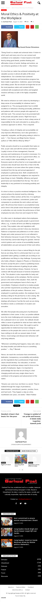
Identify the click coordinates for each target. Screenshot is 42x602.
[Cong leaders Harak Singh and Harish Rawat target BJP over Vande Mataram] (6, 532)
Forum (4, 10)
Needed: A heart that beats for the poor (10, 415)
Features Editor (20, 587)
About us (11, 587)
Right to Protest (6, 464)
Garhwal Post (7, 21)
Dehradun (4, 559)
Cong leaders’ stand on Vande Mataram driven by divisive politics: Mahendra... (25, 542)
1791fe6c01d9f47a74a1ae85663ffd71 (21, 444)
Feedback (31, 587)
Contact (27, 590)
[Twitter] (21, 504)
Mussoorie (4, 576)
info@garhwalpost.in (25, 499)
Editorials (4, 566)
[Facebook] (16, 504)
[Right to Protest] (7, 459)
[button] (38, 3)
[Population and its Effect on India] (34, 459)
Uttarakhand (5, 563)
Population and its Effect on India (33, 465)
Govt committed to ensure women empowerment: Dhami (26, 519)
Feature (3, 569)
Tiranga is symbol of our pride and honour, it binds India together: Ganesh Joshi (32, 418)
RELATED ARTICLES (12, 451)
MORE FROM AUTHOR (29, 451)
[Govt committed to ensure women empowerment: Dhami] (6, 521)
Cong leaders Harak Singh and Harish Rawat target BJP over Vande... (26, 531)
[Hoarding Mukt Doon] (21, 459)
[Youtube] (26, 504)
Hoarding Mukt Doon (19, 465)
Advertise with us (17, 590)
